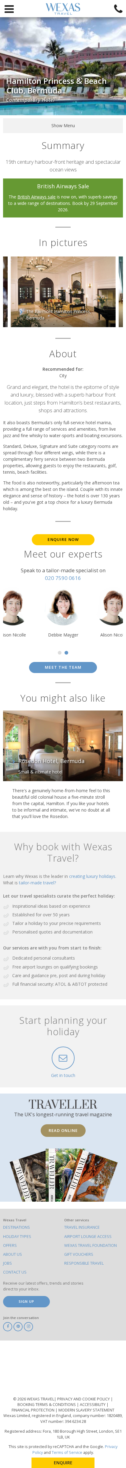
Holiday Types (17, 1236)
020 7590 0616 (63, 577)
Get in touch (63, 1075)
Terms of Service (67, 1452)
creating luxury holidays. (92, 876)
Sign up (26, 1301)
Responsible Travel (84, 1263)
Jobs (7, 1263)
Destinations (16, 1227)
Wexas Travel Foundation (90, 1245)
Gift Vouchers (78, 1254)
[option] (63, 291)
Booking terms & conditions (47, 1404)
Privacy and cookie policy (84, 1399)
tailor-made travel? (37, 883)
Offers (10, 1245)
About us (12, 1254)
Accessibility (93, 1404)
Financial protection (33, 1410)
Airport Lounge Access (88, 1236)
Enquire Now (63, 539)
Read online (63, 1130)
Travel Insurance (82, 1227)
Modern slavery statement (86, 1410)
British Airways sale (36, 197)
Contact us (15, 1272)
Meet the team (63, 667)
